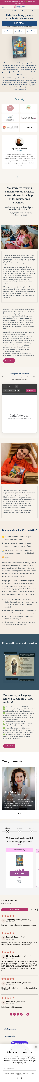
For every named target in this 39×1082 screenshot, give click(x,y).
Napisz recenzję (15, 910)
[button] (2, 6)
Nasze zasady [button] (9, 1036)
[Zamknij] (36, 1047)
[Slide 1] (17, 176)
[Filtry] (31, 909)
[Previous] (5, 386)
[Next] (16, 386)
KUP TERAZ (19, 23)
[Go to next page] (31, 1014)
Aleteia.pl (28, 127)
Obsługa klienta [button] (11, 1028)
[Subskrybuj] (34, 1068)
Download (31, 390)
